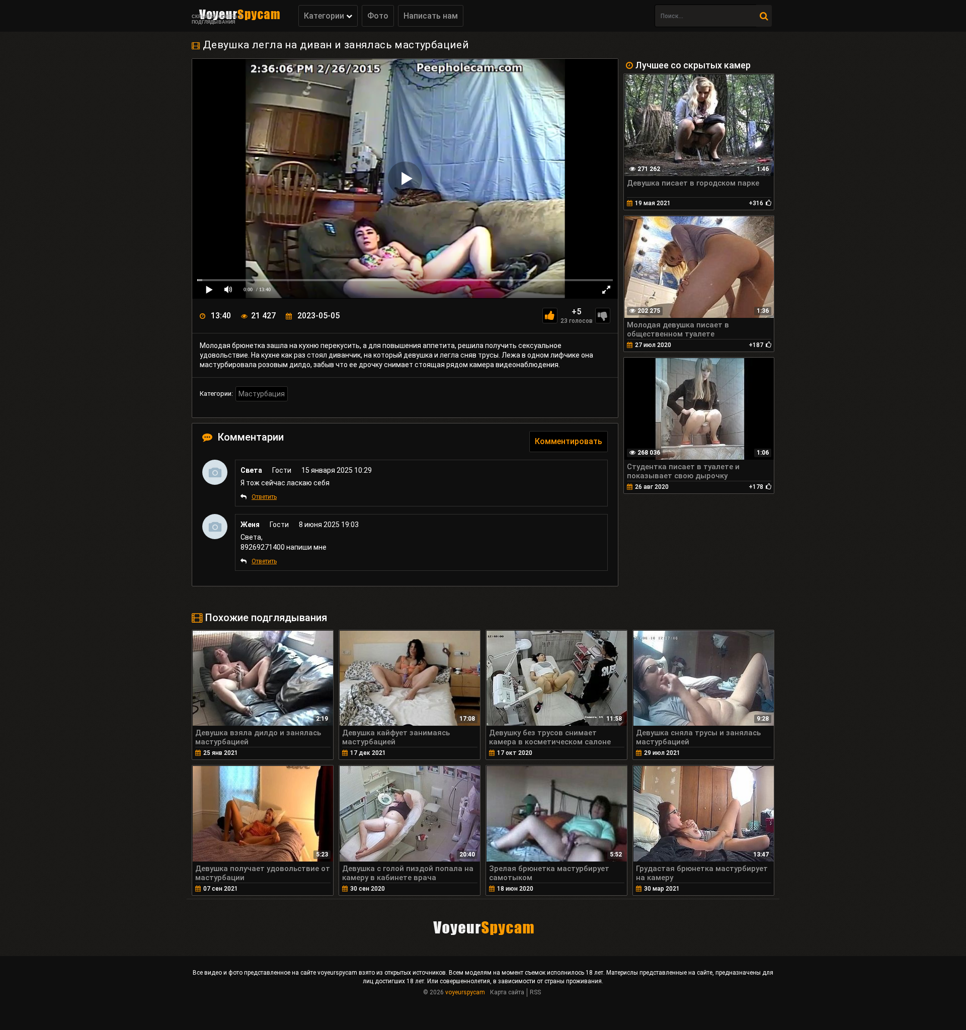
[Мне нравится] (549, 315)
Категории (325, 16)
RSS (535, 992)
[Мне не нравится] (602, 315)
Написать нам (431, 16)
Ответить (264, 496)
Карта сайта (507, 992)
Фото (377, 16)
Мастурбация (261, 394)
